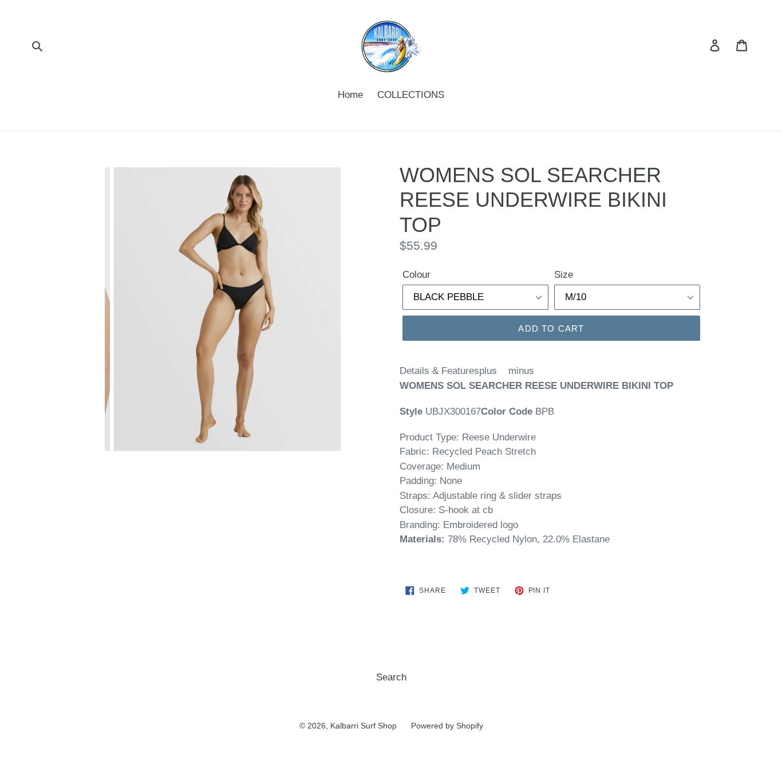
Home (350, 94)
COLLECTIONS (410, 94)
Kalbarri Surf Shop (363, 725)
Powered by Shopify (447, 725)
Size (563, 274)
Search (391, 677)
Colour (416, 274)
